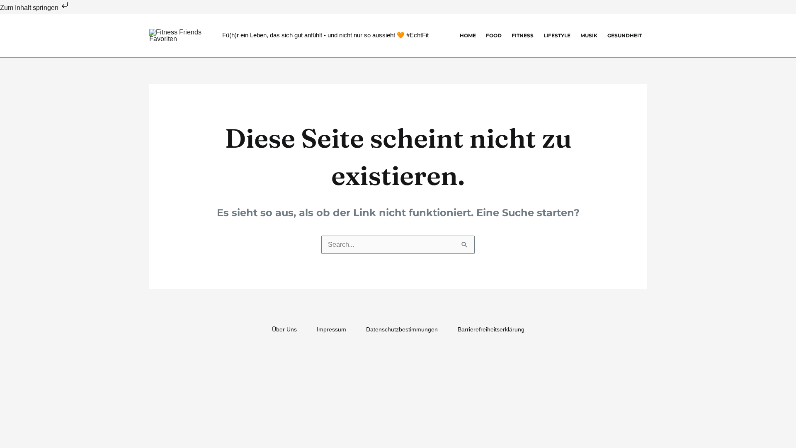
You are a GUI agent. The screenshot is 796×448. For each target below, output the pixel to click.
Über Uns (284, 329)
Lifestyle (557, 35)
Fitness (523, 35)
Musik (588, 35)
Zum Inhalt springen (30, 7)
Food (494, 35)
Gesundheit (624, 35)
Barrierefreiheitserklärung (491, 329)
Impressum (331, 329)
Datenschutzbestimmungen (402, 329)
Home (468, 35)
